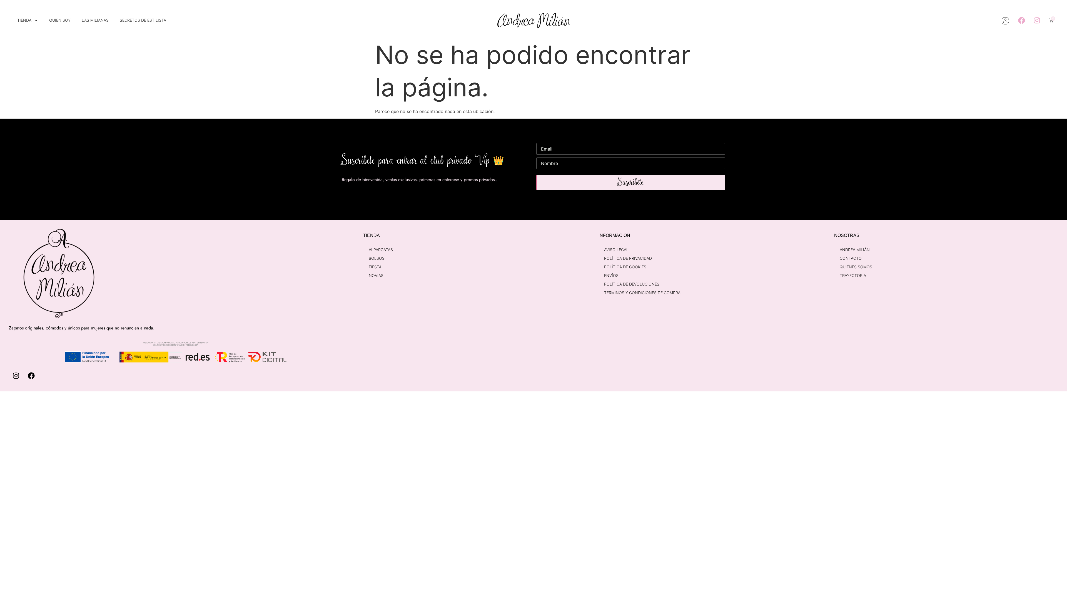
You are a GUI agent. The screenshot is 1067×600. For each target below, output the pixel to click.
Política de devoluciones (631, 284)
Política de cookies (625, 266)
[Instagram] (1037, 21)
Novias (376, 275)
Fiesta (375, 266)
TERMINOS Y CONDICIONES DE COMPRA (642, 292)
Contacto (851, 258)
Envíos (611, 275)
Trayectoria (853, 275)
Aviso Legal (616, 249)
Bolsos (377, 258)
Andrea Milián (855, 249)
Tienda (24, 20)
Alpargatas (381, 249)
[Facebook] (1021, 21)
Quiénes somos (856, 266)
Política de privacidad (628, 258)
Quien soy (60, 20)
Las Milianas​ (95, 20)
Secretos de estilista (143, 20)
